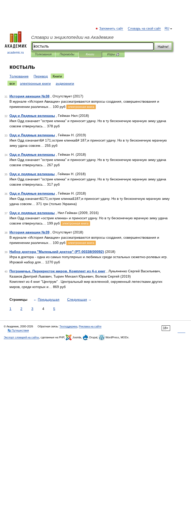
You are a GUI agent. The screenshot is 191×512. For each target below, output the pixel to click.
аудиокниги (65, 83)
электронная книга (81, 107)
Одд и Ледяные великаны (32, 116)
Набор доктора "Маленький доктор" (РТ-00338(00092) (56, 252)
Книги (90, 54)
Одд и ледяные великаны (32, 174)
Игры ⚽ (113, 54)
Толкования (43, 54)
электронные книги (35, 83)
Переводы (67, 54)
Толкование (19, 76)
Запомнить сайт (111, 28)
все (12, 83)
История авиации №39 (29, 232)
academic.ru (15, 52)
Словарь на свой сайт (144, 28)
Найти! (163, 47)
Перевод (41, 76)
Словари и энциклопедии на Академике (72, 37)
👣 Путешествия (18, 330)
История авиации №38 (29, 96)
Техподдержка (68, 326)
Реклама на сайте (90, 326)
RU (167, 28)
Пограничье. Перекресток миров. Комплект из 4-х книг (57, 271)
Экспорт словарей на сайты (21, 337)
